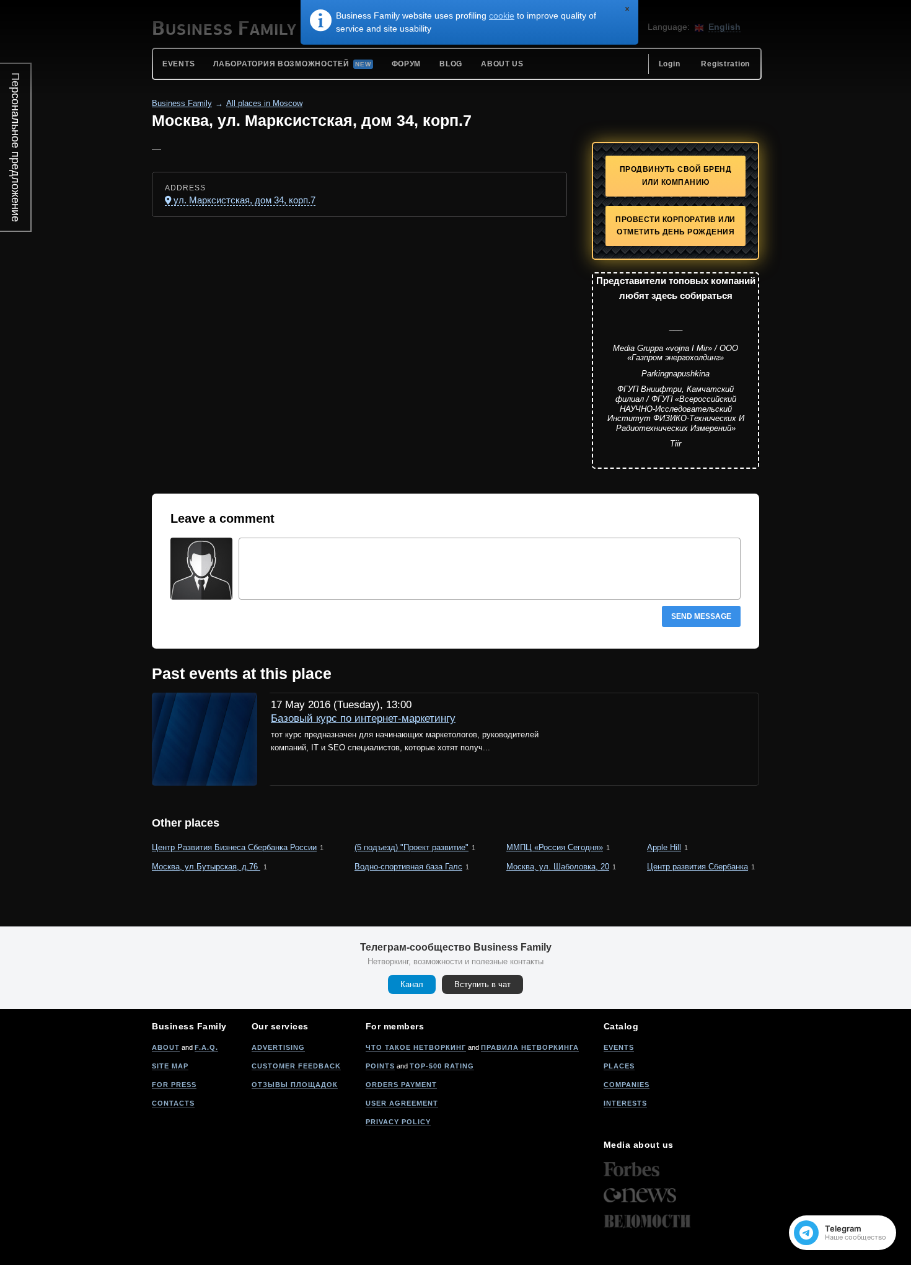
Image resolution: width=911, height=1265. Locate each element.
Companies (626, 1084)
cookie (501, 15)
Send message (701, 616)
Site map (170, 1066)
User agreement (402, 1103)
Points (380, 1066)
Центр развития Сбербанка (697, 866)
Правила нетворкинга (530, 1047)
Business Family (182, 103)
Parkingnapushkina (675, 373)
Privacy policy (398, 1121)
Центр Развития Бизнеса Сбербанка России (234, 847)
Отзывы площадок (295, 1084)
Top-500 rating (442, 1066)
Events (619, 1047)
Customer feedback (296, 1066)
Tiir (675, 443)
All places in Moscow (264, 103)
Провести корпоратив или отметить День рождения (675, 226)
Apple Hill (664, 847)
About (166, 1047)
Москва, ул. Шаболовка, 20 (557, 866)
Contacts (173, 1103)
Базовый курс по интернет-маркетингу (363, 718)
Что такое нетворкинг (416, 1047)
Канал (411, 984)
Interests (625, 1103)
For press (174, 1084)
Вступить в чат (482, 984)
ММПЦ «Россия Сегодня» (554, 847)
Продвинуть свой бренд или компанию (676, 176)
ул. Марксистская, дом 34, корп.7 (244, 200)
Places (619, 1066)
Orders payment (401, 1084)
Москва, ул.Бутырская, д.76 (206, 866)
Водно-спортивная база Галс (408, 866)
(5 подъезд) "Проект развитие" (411, 847)
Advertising (278, 1047)
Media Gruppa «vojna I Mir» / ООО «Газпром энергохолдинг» (675, 353)
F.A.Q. (206, 1047)
